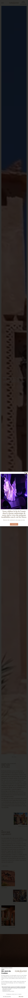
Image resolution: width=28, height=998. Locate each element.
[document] (14, 499)
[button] (26, 473)
